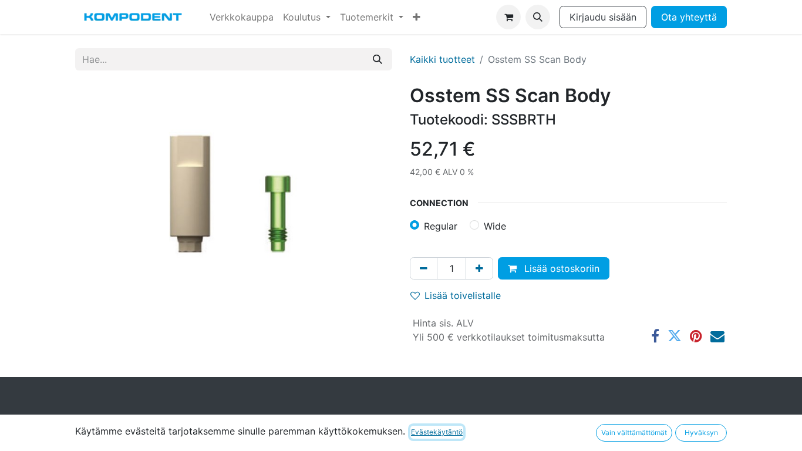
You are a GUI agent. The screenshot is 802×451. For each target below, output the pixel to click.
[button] (537, 17)
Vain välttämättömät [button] (634, 432)
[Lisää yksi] (479, 268)
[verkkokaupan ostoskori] (508, 17)
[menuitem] (241, 17)
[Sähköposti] (717, 336)
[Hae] (377, 59)
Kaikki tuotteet (442, 59)
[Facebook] (655, 336)
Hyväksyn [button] (701, 432)
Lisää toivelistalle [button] (462, 295)
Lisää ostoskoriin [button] (560, 268)
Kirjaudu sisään (603, 17)
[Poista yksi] (423, 268)
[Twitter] (675, 336)
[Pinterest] (696, 336)
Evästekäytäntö (437, 432)
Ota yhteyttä (689, 17)
